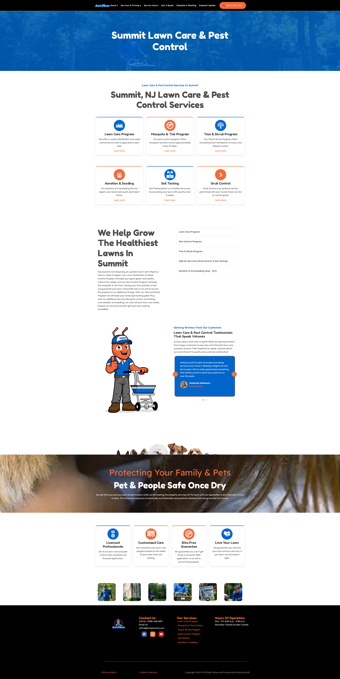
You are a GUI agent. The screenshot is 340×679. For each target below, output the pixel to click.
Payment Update (207, 5)
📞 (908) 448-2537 (233, 5)
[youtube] (161, 634)
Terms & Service (149, 672)
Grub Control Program (189, 634)
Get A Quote (167, 5)
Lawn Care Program (188, 621)
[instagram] (152, 634)
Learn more (119, 151)
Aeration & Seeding (187, 642)
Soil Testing (183, 638)
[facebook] (144, 634)
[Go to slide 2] (204, 399)
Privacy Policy (109, 672)
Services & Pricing (131, 5)
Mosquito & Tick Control (190, 625)
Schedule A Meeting (186, 5)
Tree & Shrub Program (189, 629)
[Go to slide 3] (206, 399)
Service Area (151, 5)
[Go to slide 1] (202, 399)
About (114, 5)
